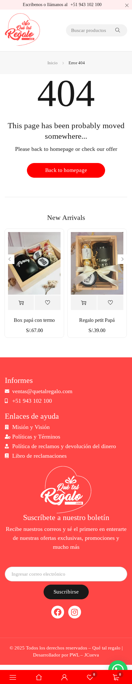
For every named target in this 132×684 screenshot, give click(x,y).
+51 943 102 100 (86, 4)
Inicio (52, 62)
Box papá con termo (34, 320)
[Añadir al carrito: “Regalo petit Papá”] (84, 302)
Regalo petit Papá (97, 320)
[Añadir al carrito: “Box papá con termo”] (21, 302)
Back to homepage (66, 170)
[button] (117, 598)
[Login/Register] (64, 677)
